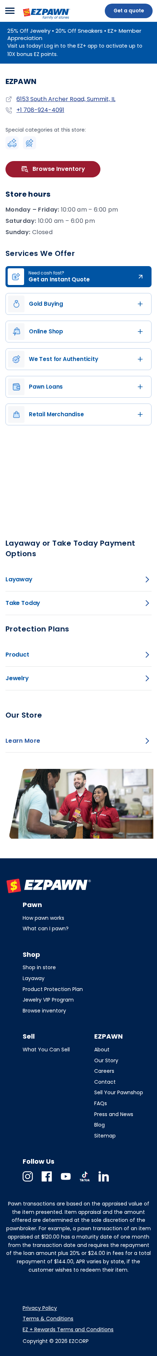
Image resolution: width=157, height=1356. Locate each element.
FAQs (100, 1103)
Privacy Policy (40, 1308)
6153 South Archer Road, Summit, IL (65, 99)
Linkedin (104, 1181)
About (102, 1049)
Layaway (34, 978)
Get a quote (129, 10)
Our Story (106, 1060)
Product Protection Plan (53, 989)
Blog (99, 1124)
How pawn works (43, 918)
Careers (104, 1071)
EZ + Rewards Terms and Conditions (68, 1329)
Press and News (113, 1114)
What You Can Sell (46, 1049)
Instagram (28, 1181)
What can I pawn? (46, 928)
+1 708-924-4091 (40, 110)
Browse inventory (44, 1010)
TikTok (85, 1181)
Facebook (47, 1181)
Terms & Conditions (48, 1318)
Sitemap (105, 1135)
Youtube (66, 1181)
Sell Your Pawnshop (118, 1092)
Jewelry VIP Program (48, 999)
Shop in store (39, 967)
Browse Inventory (58, 169)
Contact (105, 1082)
